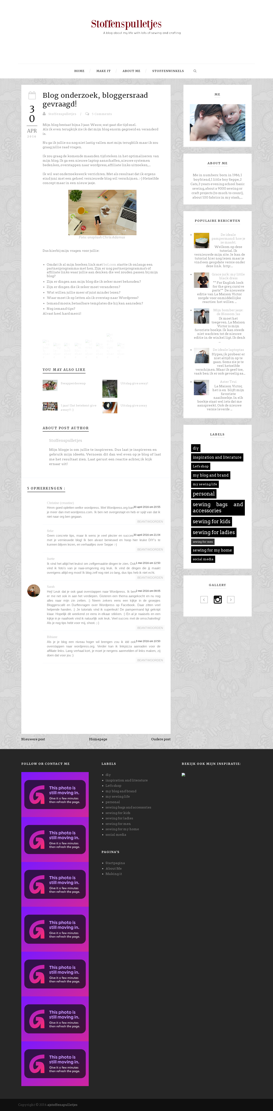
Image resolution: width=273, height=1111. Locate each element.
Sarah (51, 586)
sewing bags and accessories (218, 507)
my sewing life (205, 484)
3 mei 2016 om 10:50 (148, 641)
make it (103, 71)
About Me (114, 868)
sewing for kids (211, 521)
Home (79, 71)
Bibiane (52, 637)
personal (204, 494)
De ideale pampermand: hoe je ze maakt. (228, 238)
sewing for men (203, 541)
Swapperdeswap (73, 383)
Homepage (98, 739)
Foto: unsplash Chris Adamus (102, 237)
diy (196, 448)
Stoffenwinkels (167, 71)
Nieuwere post (33, 739)
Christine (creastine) (60, 503)
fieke (50, 531)
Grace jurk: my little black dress (228, 276)
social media (203, 559)
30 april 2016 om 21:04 (147, 534)
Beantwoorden (150, 521)
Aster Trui (228, 382)
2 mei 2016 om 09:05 (148, 590)
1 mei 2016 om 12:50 (148, 563)
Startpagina (115, 863)
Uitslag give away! (134, 383)
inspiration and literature (217, 457)
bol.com (109, 265)
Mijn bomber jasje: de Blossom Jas (228, 312)
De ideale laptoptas (228, 350)
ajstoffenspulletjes (62, 1105)
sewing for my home (212, 550)
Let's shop (201, 466)
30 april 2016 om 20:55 (147, 507)
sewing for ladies (214, 532)
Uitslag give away (134, 405)
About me (131, 71)
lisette (51, 559)
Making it (114, 874)
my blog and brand (211, 475)
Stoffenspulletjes (62, 114)
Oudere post (161, 739)
